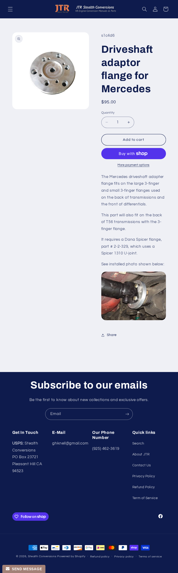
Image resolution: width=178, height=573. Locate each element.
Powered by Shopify (71, 556)
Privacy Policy (143, 476)
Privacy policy (124, 556)
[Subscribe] (127, 414)
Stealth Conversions (42, 556)
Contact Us (141, 465)
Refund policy (100, 556)
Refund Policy (143, 487)
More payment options (133, 165)
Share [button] (112, 335)
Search (138, 443)
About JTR (141, 454)
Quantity (108, 112)
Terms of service (150, 556)
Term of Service (145, 498)
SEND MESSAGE (26, 569)
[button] (10, 9)
